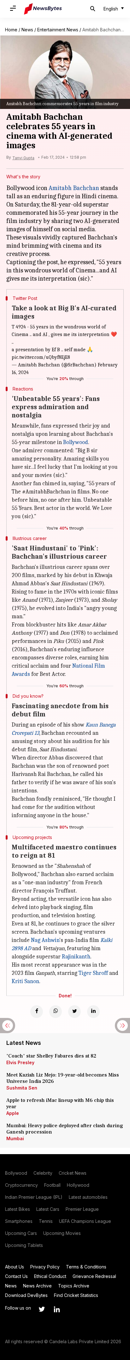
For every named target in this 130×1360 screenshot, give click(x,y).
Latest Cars (47, 1209)
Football (52, 1185)
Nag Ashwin (45, 940)
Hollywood (78, 1185)
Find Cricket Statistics (76, 1295)
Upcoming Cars (21, 1233)
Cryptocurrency (21, 1185)
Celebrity (42, 1173)
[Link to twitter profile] (41, 1309)
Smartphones (18, 1221)
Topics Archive (73, 1285)
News (27, 29)
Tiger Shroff (93, 973)
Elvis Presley (20, 1062)
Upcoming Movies (62, 1233)
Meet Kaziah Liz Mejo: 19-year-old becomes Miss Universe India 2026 (62, 1078)
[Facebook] (36, 1011)
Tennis (46, 1221)
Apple (12, 1113)
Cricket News (72, 1173)
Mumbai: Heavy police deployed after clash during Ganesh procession (64, 1128)
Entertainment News (57, 29)
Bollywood (75, 442)
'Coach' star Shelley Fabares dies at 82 (51, 1056)
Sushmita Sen (21, 1087)
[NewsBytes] (43, 8)
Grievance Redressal (94, 1276)
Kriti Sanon (25, 981)
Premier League (82, 1209)
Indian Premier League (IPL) (33, 1197)
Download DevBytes (26, 1295)
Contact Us (16, 1276)
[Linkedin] (93, 1011)
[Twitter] (74, 1011)
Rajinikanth (76, 956)
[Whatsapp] (55, 1011)
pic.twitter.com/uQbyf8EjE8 (41, 357)
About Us (14, 1266)
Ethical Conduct (50, 1276)
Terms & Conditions (86, 1266)
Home (11, 29)
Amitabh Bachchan (74, 188)
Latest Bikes (17, 1209)
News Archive (37, 1285)
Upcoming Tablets (24, 1245)
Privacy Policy (45, 1266)
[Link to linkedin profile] (56, 1309)
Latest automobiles (88, 1197)
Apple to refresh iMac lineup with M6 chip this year (60, 1103)
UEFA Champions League (85, 1221)
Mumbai (15, 1138)
